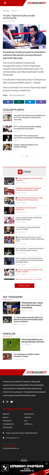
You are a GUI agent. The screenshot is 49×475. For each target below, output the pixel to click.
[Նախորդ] (22, 156)
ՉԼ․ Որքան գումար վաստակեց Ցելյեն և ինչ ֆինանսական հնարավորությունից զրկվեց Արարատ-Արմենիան (28, 319)
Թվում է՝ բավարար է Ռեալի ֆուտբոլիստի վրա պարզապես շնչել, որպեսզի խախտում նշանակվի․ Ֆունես (29, 260)
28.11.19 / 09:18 (9, 21)
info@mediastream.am (11, 448)
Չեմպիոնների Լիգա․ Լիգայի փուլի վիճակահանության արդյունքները (32, 305)
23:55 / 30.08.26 (21, 222)
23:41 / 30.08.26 (21, 232)
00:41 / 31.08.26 (21, 183)
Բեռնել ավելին (24, 285)
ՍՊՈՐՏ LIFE (28, 424)
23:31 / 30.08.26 (21, 244)
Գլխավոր (6, 11)
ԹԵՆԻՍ (5, 417)
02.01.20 (17, 140)
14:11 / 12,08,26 (20, 324)
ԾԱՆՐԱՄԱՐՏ (29, 414)
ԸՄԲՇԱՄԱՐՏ (7, 427)
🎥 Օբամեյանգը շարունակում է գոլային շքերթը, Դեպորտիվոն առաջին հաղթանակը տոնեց (29, 239)
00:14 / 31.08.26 (21, 202)
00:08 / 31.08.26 (21, 212)
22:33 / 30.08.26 (21, 274)
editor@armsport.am (12, 438)
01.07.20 (17, 131)
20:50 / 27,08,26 (28, 310)
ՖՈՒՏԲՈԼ (6, 414)
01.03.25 (17, 122)
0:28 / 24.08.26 (26, 344)
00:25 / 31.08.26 (21, 193)
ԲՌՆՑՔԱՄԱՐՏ (8, 424)
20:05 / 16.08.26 (19, 359)
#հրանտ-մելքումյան (17, 95)
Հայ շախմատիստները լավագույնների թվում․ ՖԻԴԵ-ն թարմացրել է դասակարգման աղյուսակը (30, 117)
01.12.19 (17, 149)
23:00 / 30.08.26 (21, 265)
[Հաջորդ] (26, 156)
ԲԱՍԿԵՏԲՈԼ (7, 421)
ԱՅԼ (25, 421)
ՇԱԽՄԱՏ (14, 11)
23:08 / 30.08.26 (21, 253)
